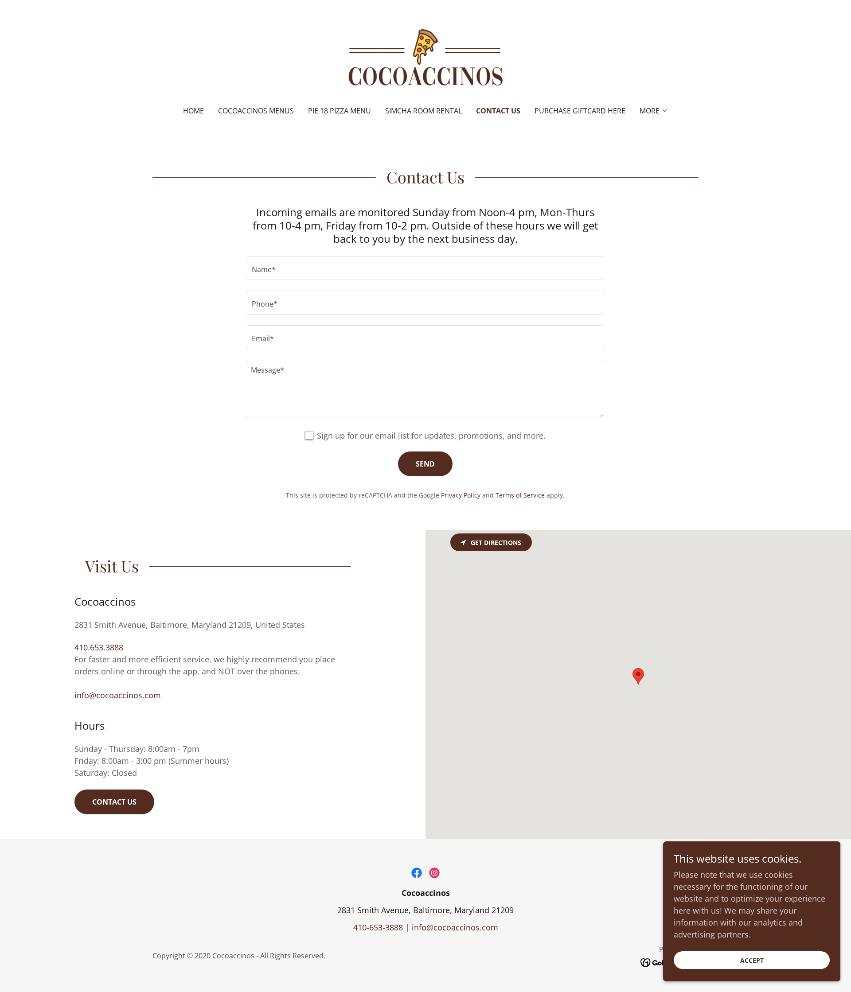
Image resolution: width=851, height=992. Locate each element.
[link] (425, 59)
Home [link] (193, 111)
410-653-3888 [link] (378, 927)
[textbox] (425, 268)
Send (425, 464)
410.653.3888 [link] (98, 647)
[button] (654, 110)
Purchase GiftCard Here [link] (580, 111)
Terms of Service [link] (520, 495)
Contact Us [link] (498, 111)
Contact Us (114, 802)
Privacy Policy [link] (460, 495)
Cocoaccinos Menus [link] (256, 111)
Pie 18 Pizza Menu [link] (339, 111)
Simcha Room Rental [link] (423, 111)
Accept (752, 960)
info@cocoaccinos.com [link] (117, 695)
